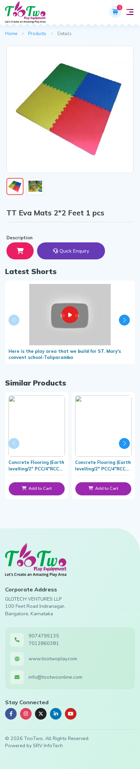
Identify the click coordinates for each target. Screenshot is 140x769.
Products (37, 34)
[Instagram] (26, 714)
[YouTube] (70, 714)
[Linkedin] (56, 714)
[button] (130, 12)
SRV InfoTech (48, 745)
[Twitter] (41, 714)
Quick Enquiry (74, 250)
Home (11, 34)
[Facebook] (11, 714)
